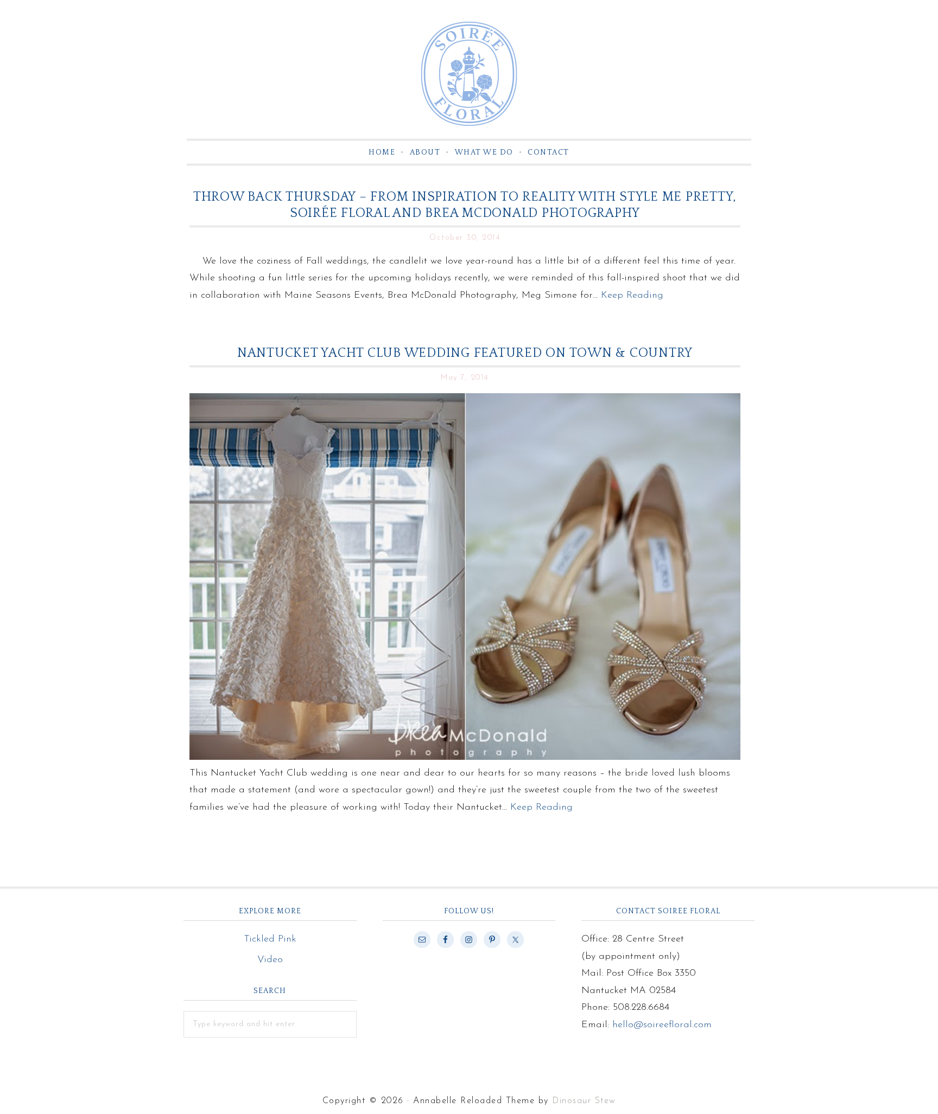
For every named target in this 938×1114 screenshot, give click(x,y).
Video (270, 960)
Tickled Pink (270, 939)
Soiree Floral (469, 74)
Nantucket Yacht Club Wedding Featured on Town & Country (465, 353)
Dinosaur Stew (584, 1101)
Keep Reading (632, 295)
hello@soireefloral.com (662, 1025)
